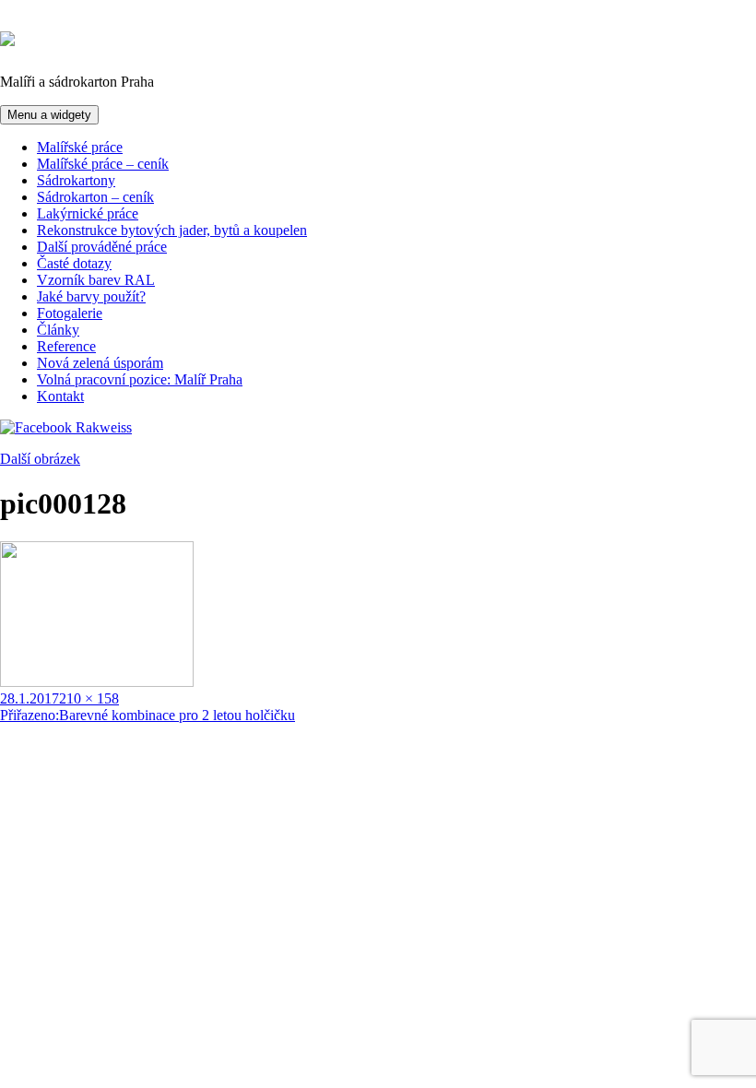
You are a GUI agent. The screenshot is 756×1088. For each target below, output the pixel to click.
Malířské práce (80, 147)
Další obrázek (40, 459)
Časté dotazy (74, 263)
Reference (66, 346)
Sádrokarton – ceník (95, 197)
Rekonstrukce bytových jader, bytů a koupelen (172, 230)
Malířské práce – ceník (103, 163)
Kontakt (60, 396)
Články (58, 329)
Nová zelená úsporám (100, 363)
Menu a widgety (49, 115)
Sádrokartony (76, 180)
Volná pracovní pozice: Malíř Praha (139, 379)
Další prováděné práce (102, 246)
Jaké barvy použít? (91, 296)
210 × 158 (89, 698)
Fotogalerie (69, 313)
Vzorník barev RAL (96, 280)
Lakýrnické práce (87, 213)
